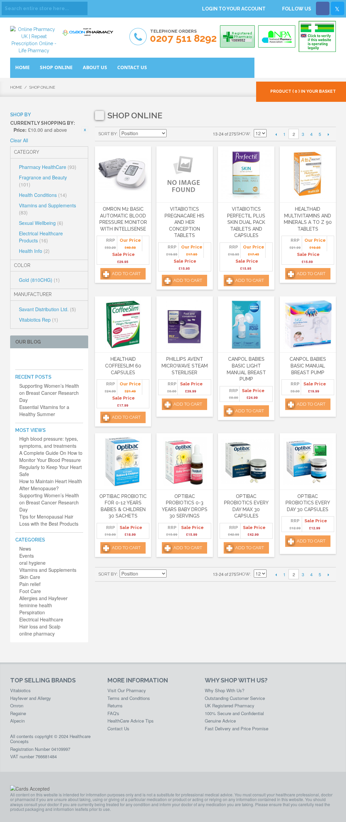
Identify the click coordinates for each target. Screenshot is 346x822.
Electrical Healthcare (41, 619)
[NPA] (276, 36)
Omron (16, 705)
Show (243, 133)
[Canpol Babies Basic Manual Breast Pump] (308, 324)
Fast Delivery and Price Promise (236, 728)
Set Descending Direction (173, 134)
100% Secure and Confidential (234, 713)
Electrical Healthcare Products (41, 237)
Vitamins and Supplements (47, 209)
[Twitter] (337, 8)
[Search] (81, 8)
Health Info (34, 250)
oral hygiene (32, 562)
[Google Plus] (41, 359)
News (25, 548)
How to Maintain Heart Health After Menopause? (50, 485)
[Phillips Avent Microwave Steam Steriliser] (184, 324)
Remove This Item (84, 129)
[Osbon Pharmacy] (89, 33)
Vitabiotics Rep (38, 319)
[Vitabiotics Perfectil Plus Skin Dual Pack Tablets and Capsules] (246, 174)
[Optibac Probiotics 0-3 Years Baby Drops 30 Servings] (184, 461)
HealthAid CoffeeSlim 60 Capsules (123, 365)
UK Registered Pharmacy (229, 705)
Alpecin (17, 720)
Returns (115, 705)
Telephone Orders (183, 36)
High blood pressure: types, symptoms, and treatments (48, 442)
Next (328, 134)
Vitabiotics (20, 690)
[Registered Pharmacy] (237, 36)
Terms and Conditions (128, 698)
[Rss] (51, 359)
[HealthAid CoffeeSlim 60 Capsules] (123, 324)
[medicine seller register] (317, 36)
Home (16, 87)
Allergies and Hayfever (43, 598)
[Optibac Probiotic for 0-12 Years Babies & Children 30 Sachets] (123, 461)
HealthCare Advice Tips (130, 720)
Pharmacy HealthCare (47, 167)
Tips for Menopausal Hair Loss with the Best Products (48, 520)
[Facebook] (322, 8)
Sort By (107, 133)
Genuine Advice (220, 720)
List (196, 134)
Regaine (18, 713)
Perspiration (32, 612)
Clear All (19, 140)
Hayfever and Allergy (30, 698)
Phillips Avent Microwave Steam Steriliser (185, 365)
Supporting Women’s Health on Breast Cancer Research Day (49, 392)
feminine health (35, 605)
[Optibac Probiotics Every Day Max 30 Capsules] (246, 461)
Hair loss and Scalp (39, 626)
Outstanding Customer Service (235, 698)
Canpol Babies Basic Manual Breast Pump (308, 365)
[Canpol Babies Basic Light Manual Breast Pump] (246, 324)
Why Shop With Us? (224, 690)
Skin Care (29, 577)
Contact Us (118, 728)
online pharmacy (37, 633)
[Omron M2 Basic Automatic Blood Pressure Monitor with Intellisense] (123, 174)
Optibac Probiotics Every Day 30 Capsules (308, 503)
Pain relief (30, 584)
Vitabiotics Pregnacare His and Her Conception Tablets (184, 222)
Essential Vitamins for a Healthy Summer (44, 410)
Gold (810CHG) (39, 279)
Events (26, 555)
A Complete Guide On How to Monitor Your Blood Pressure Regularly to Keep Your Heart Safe (50, 463)
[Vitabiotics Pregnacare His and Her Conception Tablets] (184, 174)
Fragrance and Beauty (43, 181)
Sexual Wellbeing (41, 222)
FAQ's (113, 713)
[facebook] (19, 359)
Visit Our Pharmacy (126, 690)
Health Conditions (43, 195)
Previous (276, 134)
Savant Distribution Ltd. (47, 309)
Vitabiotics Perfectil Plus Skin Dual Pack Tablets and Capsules (246, 222)
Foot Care (30, 591)
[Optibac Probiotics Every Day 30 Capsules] (308, 461)
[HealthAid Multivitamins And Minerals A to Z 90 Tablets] (308, 174)
